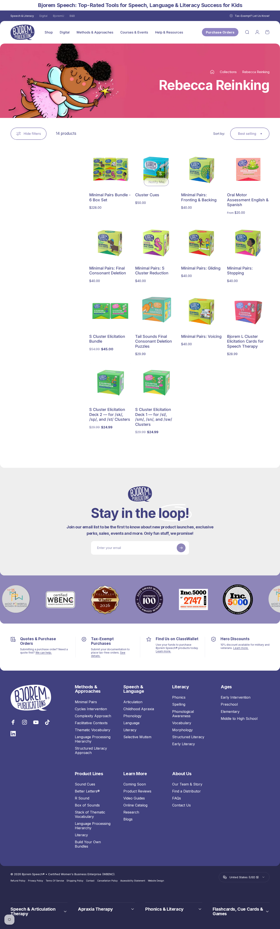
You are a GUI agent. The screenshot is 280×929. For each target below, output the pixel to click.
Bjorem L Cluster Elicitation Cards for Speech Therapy (245, 341)
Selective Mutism (137, 737)
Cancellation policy (107, 880)
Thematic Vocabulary (92, 730)
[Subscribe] (181, 547)
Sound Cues (85, 784)
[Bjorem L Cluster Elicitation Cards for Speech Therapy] (248, 310)
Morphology (182, 730)
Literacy (129, 730)
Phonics (179, 697)
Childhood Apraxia (138, 709)
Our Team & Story (187, 784)
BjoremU (58, 16)
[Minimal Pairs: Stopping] (248, 242)
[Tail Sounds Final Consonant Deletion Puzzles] (156, 310)
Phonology (132, 716)
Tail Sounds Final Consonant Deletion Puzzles (153, 341)
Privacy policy (35, 880)
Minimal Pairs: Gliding (200, 268)
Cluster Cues (147, 195)
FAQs (176, 798)
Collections (228, 72)
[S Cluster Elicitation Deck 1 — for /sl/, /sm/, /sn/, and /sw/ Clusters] (156, 384)
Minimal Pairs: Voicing (201, 336)
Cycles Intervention (91, 709)
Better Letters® (87, 791)
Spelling (178, 704)
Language (131, 723)
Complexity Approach (93, 716)
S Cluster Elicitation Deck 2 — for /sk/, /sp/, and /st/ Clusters (109, 414)
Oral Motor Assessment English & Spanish (248, 200)
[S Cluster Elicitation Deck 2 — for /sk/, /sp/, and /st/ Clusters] (110, 384)
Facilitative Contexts (91, 723)
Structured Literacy (188, 737)
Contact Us (181, 805)
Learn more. (163, 651)
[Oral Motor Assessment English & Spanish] (248, 169)
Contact (90, 880)
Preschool (229, 704)
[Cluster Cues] (156, 169)
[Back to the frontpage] (212, 72)
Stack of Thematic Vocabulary (90, 814)
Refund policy (17, 880)
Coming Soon (134, 784)
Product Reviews (137, 791)
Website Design (156, 880)
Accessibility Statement (132, 880)
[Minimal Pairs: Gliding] (202, 242)
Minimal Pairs (86, 702)
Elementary (230, 711)
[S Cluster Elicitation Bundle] (110, 310)
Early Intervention (235, 697)
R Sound (82, 798)
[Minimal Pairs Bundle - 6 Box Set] (110, 169)
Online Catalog (135, 805)
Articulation (132, 702)
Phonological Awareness (183, 713)
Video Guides (134, 798)
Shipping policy (74, 880)
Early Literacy (183, 744)
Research (131, 812)
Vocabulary (181, 723)
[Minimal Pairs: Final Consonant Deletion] (110, 242)
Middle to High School (239, 718)
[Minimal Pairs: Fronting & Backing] (202, 169)
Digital (43, 16)
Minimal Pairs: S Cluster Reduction (151, 270)
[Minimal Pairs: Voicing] (202, 310)
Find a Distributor (186, 791)
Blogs (128, 819)
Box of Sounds (87, 805)
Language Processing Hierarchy (92, 739)
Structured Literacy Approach (91, 750)
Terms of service (55, 880)
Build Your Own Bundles (88, 844)
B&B (72, 16)
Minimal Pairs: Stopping (240, 270)
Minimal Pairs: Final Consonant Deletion (107, 270)
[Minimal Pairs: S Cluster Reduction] (156, 242)
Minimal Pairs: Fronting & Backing (199, 197)
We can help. (43, 652)
